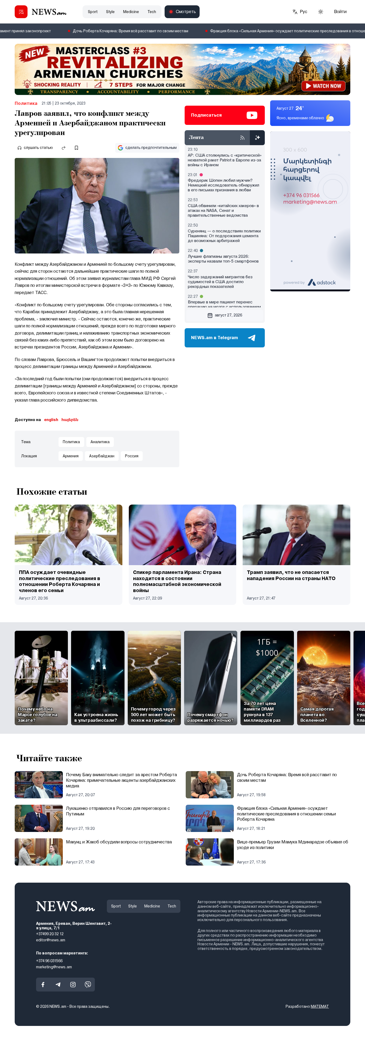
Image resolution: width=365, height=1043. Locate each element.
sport (93, 12)
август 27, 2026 (228, 315)
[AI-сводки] (257, 137)
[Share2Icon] (63, 148)
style (110, 12)
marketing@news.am (54, 967)
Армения (71, 456)
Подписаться (206, 115)
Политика (26, 103)
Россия (131, 456)
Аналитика (100, 442)
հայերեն (69, 420)
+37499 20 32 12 (50, 934)
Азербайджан (101, 456)
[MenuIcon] (21, 11)
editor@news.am (50, 940)
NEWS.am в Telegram (214, 337)
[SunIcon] (320, 11)
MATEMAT (320, 1006)
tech (151, 12)
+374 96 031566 (49, 960)
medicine (131, 12)
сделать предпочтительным (151, 147)
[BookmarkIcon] (76, 148)
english (51, 420)
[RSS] (242, 137)
